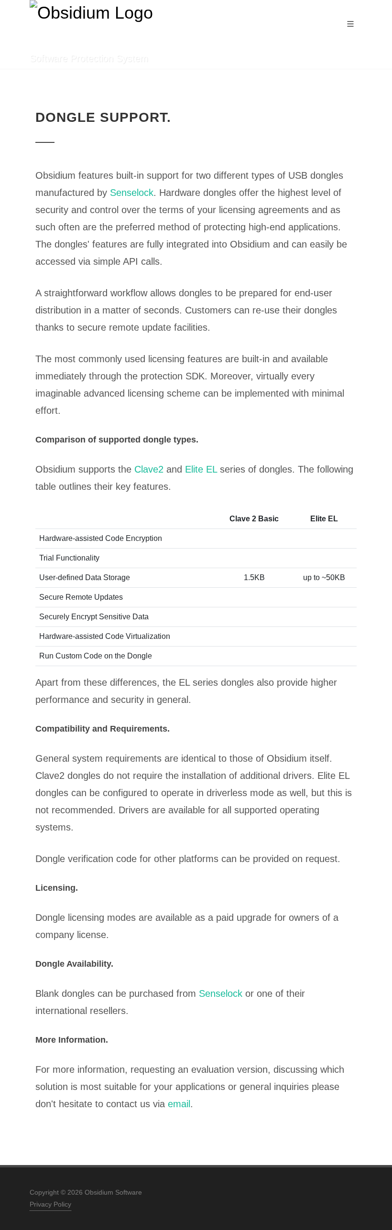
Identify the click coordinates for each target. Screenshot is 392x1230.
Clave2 (148, 469)
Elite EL (201, 469)
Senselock (131, 192)
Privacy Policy (50, 1204)
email (179, 1104)
